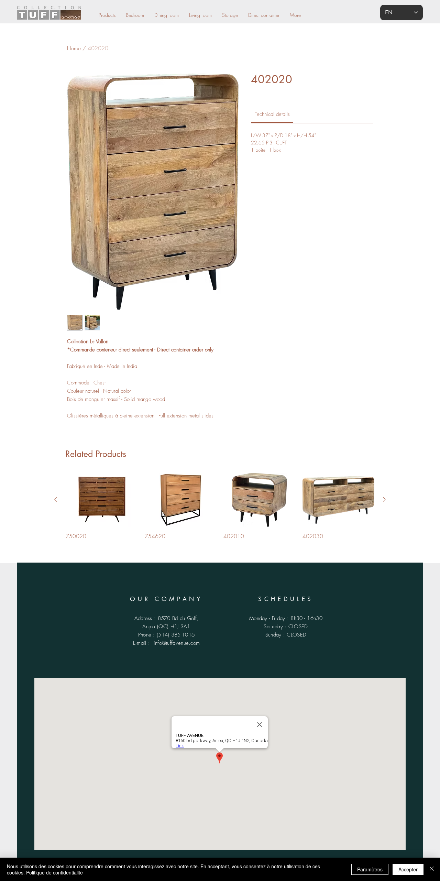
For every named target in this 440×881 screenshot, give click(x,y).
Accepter (408, 869)
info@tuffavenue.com (177, 643)
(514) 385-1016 (176, 634)
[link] (272, 114)
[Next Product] (384, 499)
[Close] (432, 869)
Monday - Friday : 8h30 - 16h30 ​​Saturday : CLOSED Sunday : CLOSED (285, 626)
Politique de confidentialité (54, 872)
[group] (220, 506)
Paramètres (370, 869)
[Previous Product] (56, 499)
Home (74, 48)
